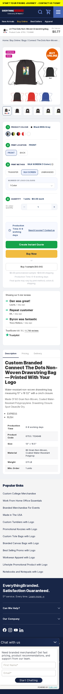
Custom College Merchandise (19, 493)
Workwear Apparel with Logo (19, 557)
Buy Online (22, 21)
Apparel (48, 21)
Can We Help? (11, 608)
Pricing (25, 353)
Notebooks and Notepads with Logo (23, 571)
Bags (24, 40)
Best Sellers (36, 21)
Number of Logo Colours (21, 180)
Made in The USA (12, 514)
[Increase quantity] (54, 207)
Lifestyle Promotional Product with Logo (25, 564)
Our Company (11, 618)
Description (10, 353)
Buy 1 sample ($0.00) (32, 266)
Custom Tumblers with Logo (18, 522)
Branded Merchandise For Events (21, 507)
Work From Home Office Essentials (22, 500)
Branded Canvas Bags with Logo (21, 543)
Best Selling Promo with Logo (19, 550)
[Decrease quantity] (24, 207)
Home (5, 40)
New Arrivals (8, 21)
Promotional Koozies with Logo (20, 529)
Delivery (38, 353)
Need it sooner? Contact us (41, 230)
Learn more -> (36, 596)
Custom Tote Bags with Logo (19, 536)
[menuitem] (8, 21)
